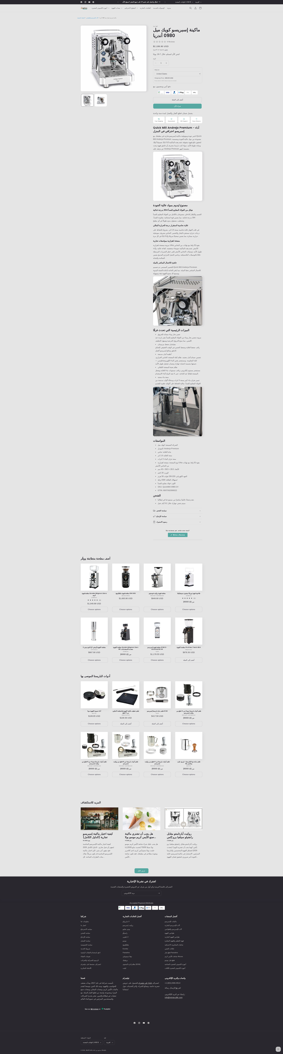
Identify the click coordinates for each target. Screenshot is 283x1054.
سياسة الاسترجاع (86, 929)
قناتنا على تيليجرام (145, 983)
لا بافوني (125, 937)
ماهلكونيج (126, 945)
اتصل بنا (83, 925)
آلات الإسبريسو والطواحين (92, 17)
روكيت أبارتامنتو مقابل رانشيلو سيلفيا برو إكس (180, 835)
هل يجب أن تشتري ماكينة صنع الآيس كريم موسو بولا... (140, 835)
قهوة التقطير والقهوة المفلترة (174, 941)
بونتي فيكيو (126, 929)
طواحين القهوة (169, 933)
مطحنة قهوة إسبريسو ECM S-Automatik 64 (157, 648)
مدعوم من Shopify (101, 1050)
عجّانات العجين (169, 949)
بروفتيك (125, 960)
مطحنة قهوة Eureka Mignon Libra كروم (94, 594)
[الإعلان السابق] (118, 2)
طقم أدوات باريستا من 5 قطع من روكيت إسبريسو (125, 763)
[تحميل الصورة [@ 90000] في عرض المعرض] (87, 100)
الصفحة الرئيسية (81, 17)
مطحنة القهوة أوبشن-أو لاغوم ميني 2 (94, 647)
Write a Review (180, 535)
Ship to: (157, 70)
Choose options (94, 609)
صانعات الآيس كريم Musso (174, 956)
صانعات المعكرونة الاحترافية (174, 945)
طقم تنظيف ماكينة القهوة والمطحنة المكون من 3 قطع (126, 712)
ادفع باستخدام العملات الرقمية (90, 952)
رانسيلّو (125, 933)
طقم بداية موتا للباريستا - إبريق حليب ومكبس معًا (188, 763)
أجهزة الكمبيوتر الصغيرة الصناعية (175, 964)
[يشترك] (158, 893)
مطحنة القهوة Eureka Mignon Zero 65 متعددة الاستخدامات (125, 648)
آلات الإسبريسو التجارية (172, 925)
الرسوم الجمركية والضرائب (90, 960)
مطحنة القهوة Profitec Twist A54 (189, 647)
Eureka (125, 949)
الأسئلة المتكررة (86, 968)
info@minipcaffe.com (173, 997)
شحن (166, 49)
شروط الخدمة (85, 949)
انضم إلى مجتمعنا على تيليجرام (91, 964)
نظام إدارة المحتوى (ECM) (131, 964)
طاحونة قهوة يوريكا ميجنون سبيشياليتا (188, 593)
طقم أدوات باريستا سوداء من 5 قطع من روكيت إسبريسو (94, 763)
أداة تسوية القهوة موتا (94, 711)
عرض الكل (141, 871)
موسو (124, 941)
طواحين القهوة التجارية (172, 937)
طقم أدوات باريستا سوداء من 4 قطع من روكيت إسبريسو (188, 712)
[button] (100, 8)
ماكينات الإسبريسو (171, 921)
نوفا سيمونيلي (127, 956)
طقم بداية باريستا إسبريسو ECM (157, 711)
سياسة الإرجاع (85, 937)
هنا (176, 988)
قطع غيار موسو (170, 960)
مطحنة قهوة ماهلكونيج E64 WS (126, 593)
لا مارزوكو (126, 921)
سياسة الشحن (85, 933)
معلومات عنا (85, 921)
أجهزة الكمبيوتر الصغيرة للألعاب (175, 968)
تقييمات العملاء (85, 956)
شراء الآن (177, 106)
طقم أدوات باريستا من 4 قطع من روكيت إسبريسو (157, 763)
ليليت (124, 968)
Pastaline (126, 952)
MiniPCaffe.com (90, 1050)
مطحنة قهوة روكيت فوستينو (157, 593)
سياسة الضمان (85, 941)
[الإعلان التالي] (165, 2)
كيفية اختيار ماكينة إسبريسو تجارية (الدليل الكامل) (98, 835)
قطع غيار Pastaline (171, 952)
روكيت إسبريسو (128, 925)
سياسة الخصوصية (86, 945)
